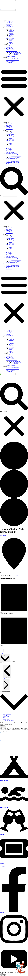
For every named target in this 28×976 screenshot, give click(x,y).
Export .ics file (6, 719)
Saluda (10, 40)
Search (1, 195)
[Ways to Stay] (14, 777)
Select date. (13, 661)
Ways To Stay (9, 22)
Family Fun (8, 45)
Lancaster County (10, 31)
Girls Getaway (9, 47)
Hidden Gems (9, 62)
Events (2, 863)
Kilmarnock (11, 34)
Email (1, 725)
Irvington (11, 33)
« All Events (3, 535)
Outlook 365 (6, 716)
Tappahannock (12, 30)
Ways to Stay (4, 780)
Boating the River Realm (14, 52)
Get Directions (14, 575)
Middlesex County (10, 38)
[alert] (14, 597)
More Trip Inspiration (10, 61)
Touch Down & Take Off (11, 56)
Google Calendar (7, 714)
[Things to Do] (14, 804)
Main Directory (9, 26)
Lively (10, 35)
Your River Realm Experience (12, 60)
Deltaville (11, 39)
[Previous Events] (3, 649)
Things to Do (4, 807)
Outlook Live (6, 717)
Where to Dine (9, 24)
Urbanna (11, 43)
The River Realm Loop (16, 53)
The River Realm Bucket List (12, 58)
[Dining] (14, 831)
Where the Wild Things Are (15, 54)
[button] (14, 92)
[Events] (14, 860)
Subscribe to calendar (5, 691)
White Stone (11, 36)
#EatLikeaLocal (9, 48)
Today (1, 653)
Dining (2, 834)
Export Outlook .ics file (8, 720)
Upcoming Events (10, 21)
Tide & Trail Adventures (11, 51)
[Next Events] (3, 651)
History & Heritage (10, 49)
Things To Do (9, 25)
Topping (10, 42)
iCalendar (5, 715)
